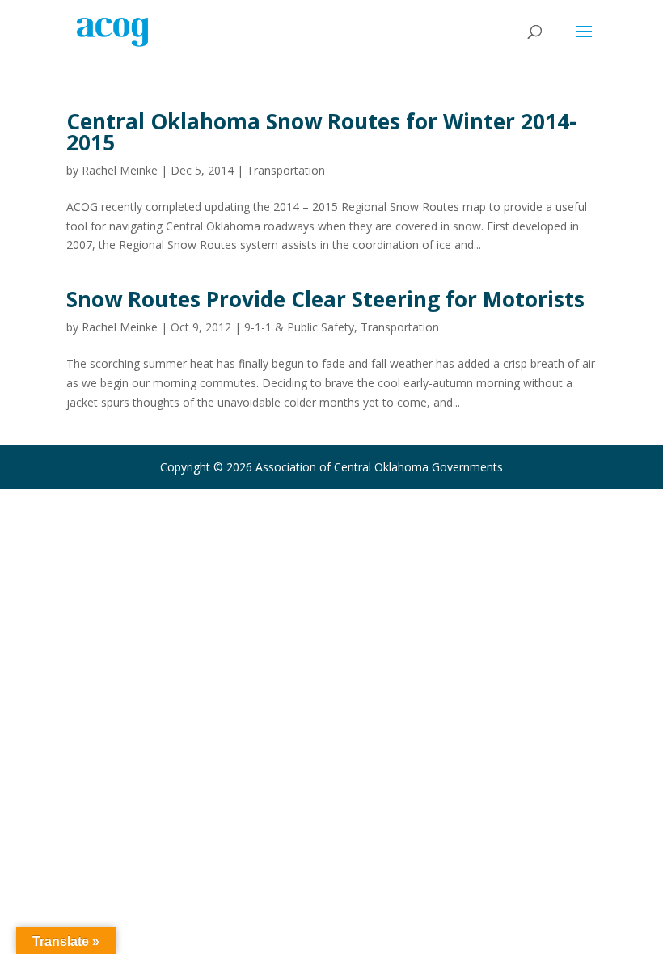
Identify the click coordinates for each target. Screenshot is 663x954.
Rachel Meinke (120, 170)
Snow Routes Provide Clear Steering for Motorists (325, 299)
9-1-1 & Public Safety (299, 327)
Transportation (286, 170)
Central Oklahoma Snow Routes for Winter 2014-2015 (321, 132)
